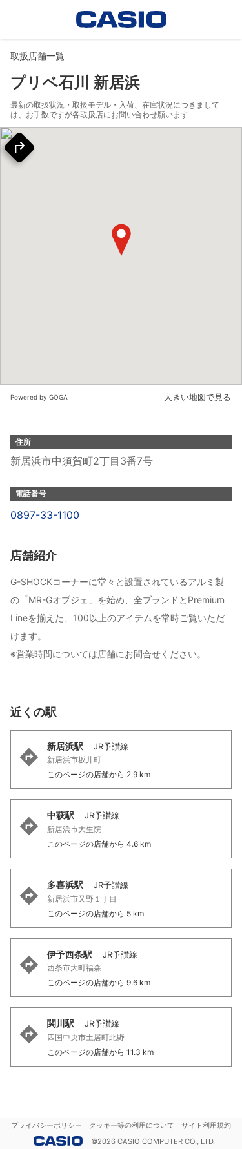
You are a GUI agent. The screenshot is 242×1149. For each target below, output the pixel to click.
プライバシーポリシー (46, 1125)
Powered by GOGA (39, 397)
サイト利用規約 (206, 1125)
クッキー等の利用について (131, 1125)
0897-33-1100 (44, 514)
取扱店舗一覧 (37, 55)
